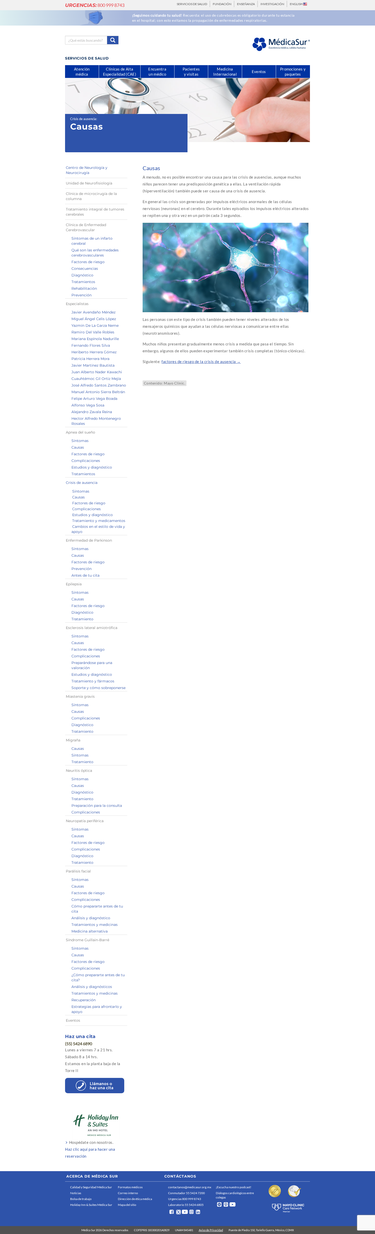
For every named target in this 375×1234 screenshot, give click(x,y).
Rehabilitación (84, 288)
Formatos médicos (130, 1187)
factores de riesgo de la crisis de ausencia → (201, 361)
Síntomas (80, 440)
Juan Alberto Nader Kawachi (96, 372)
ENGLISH (296, 4)
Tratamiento (82, 619)
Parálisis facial (78, 871)
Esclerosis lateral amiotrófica (91, 627)
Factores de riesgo (88, 262)
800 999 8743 (94, 5)
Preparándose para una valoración (91, 665)
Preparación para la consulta (96, 805)
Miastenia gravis (80, 696)
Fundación (222, 4)
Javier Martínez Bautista (93, 365)
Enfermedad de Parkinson (89, 540)
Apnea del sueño (80, 432)
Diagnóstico (82, 275)
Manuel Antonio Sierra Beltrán (98, 392)
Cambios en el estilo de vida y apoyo (98, 529)
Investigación (272, 4)
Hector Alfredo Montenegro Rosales (96, 421)
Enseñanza (246, 4)
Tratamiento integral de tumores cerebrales (95, 212)
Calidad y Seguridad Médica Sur (91, 1187)
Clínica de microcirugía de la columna (91, 196)
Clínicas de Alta (119, 71)
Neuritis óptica (79, 770)
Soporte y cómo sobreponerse (98, 687)
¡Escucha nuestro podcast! (233, 1187)
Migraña (73, 740)
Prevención (81, 295)
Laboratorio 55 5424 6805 (186, 1205)
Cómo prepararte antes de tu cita (97, 909)
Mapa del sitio (127, 1205)
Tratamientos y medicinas (94, 924)
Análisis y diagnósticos (91, 986)
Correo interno (128, 1193)
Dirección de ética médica (135, 1199)
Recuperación (83, 1000)
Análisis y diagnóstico (90, 918)
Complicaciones (85, 460)
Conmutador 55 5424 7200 (186, 1193)
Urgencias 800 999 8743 (184, 1199)
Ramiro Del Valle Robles (92, 332)
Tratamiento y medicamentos (98, 520)
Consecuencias (84, 268)
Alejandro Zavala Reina (91, 412)
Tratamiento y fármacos (92, 681)
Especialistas (77, 303)
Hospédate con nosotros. (90, 1149)
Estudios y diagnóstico (91, 467)
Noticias (75, 1193)
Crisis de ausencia (83, 119)
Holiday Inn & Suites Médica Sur (91, 1205)
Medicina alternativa (89, 931)
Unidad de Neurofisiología (89, 183)
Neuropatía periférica (85, 821)
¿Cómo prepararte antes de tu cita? (98, 977)
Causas (77, 447)
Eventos (73, 1020)
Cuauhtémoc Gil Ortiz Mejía (96, 378)
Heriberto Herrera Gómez (94, 352)
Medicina (225, 71)
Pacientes (191, 71)
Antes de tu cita (85, 575)
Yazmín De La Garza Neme (95, 325)
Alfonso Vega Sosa (87, 405)
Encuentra (157, 71)
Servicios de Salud (192, 4)
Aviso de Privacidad (211, 1230)
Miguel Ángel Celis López (93, 319)
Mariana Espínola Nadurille (95, 338)
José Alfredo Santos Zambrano (98, 385)
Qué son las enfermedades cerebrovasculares (95, 253)
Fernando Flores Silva (90, 345)
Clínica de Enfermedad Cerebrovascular (86, 227)
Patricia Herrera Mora (90, 358)
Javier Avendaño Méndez (93, 312)
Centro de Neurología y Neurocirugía (86, 170)
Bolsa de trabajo (81, 1199)
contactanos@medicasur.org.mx (189, 1187)
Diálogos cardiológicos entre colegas (235, 1195)
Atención (82, 71)
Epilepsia (74, 584)
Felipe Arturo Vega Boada (94, 398)
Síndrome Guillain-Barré (87, 940)
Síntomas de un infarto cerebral (91, 241)
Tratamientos (83, 282)
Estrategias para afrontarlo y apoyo (96, 1009)
